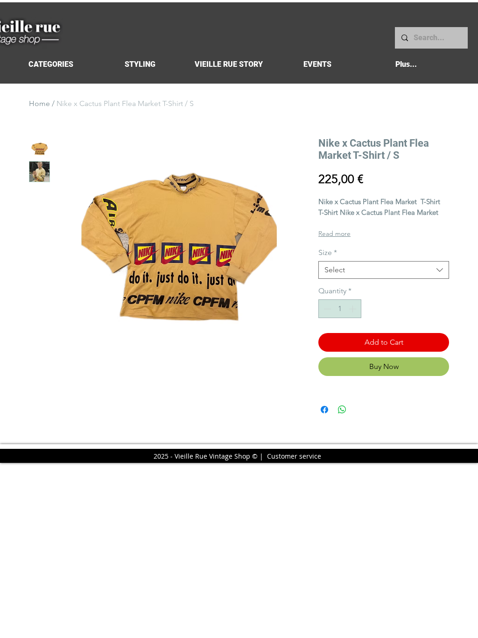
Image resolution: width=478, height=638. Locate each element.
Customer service (294, 456)
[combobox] (383, 270)
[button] (50, 64)
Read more (334, 233)
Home (39, 103)
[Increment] (353, 309)
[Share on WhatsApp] (342, 409)
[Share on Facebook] (324, 409)
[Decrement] (326, 309)
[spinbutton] (340, 309)
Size (327, 252)
